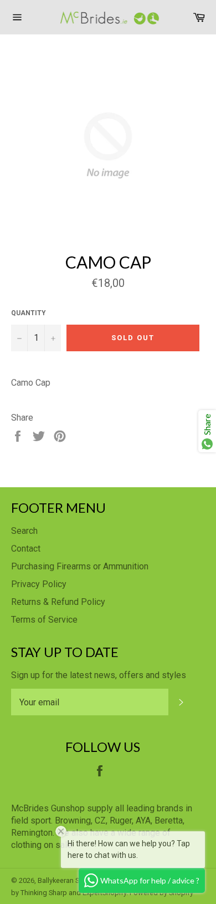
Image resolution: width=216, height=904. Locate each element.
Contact (25, 548)
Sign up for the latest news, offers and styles (98, 675)
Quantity (28, 313)
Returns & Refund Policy (58, 602)
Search (24, 531)
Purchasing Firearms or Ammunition (79, 566)
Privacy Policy (38, 584)
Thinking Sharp (43, 892)
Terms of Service (44, 619)
